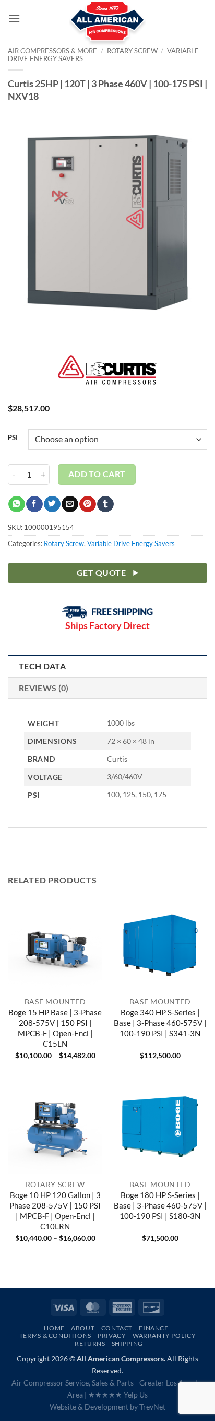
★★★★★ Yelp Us (118, 1394)
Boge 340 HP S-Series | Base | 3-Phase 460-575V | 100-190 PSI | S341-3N (160, 1023)
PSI (13, 438)
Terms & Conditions (55, 1336)
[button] (14, 18)
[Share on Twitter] (52, 504)
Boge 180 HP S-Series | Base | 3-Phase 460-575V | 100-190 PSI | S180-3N (160, 1205)
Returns (90, 1343)
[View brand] (108, 376)
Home (54, 1328)
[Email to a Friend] (70, 504)
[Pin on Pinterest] (87, 504)
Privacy (112, 1336)
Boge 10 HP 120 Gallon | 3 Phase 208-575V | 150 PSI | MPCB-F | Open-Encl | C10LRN (55, 1210)
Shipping (127, 1343)
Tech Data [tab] (42, 666)
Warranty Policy (164, 1336)
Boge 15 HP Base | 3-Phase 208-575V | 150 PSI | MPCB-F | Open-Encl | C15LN (55, 1028)
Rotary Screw (64, 543)
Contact (117, 1328)
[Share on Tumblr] (105, 504)
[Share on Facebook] (34, 504)
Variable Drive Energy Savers (131, 543)
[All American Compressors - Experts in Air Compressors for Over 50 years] (108, 26)
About (82, 1328)
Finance (153, 1328)
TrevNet (152, 1406)
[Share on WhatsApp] (16, 504)
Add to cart (97, 474)
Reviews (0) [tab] (44, 688)
